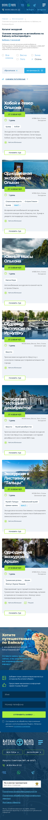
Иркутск (9, 352)
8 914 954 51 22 (12, 9)
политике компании (22, 726)
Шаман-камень (12, 505)
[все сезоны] (9, 57)
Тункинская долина (13, 580)
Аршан (27, 580)
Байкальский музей (30, 502)
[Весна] (24, 56)
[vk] (22, 5)
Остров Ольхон (31, 201)
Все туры (30, 10)
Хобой (16, 127)
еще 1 (16, 205)
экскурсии (33, 752)
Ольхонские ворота (14, 201)
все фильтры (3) (33, 70)
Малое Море (11, 280)
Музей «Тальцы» (12, 502)
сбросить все (9, 70)
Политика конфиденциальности (20, 791)
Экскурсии (41, 10)
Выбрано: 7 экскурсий (11, 40)
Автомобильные (15, 142)
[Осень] (38, 60)
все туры (11, 752)
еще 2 (23, 505)
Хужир (8, 127)
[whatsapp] (28, 5)
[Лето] (24, 60)
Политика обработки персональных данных (22, 797)
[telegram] (34, 5)
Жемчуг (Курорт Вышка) (15, 584)
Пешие (31, 603)
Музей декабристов (23, 427)
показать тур (15, 152)
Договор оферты (11, 802)
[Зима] (38, 56)
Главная (5, 19)
